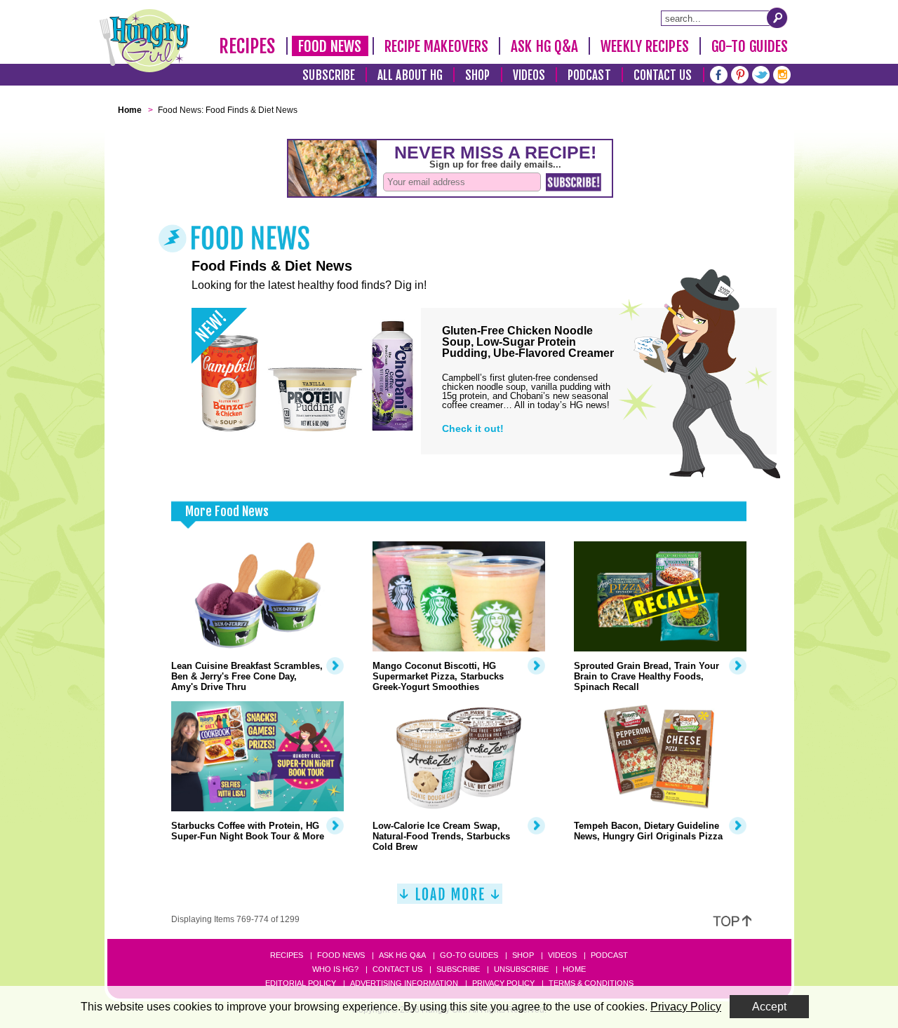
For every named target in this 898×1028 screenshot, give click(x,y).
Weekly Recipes (644, 46)
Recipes (247, 46)
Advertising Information (404, 983)
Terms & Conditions (591, 983)
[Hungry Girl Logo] (144, 40)
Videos (529, 75)
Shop (477, 75)
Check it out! (473, 428)
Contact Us (663, 75)
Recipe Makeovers (436, 46)
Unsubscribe (521, 969)
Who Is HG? (335, 969)
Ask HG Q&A (544, 46)
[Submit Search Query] (777, 17)
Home (574, 969)
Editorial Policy (300, 983)
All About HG (410, 75)
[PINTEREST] (740, 73)
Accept (769, 1007)
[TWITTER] (761, 73)
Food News (330, 46)
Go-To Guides (749, 46)
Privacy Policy (503, 983)
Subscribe (328, 75)
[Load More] (449, 899)
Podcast (589, 75)
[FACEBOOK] (719, 73)
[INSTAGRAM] (782, 73)
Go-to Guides (469, 955)
